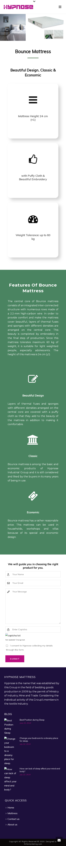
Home (11, 807)
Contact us (13, 818)
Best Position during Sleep (32, 720)
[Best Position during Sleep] (10, 726)
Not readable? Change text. (15, 640)
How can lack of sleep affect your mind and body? (40, 770)
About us (12, 824)
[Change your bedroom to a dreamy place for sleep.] (10, 751)
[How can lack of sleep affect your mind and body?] (10, 779)
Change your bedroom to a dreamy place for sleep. (39, 739)
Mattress (12, 813)
